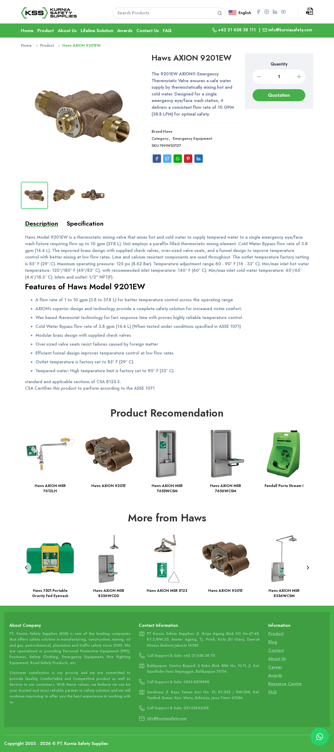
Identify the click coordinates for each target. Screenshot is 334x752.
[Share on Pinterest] (188, 158)
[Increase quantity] (299, 76)
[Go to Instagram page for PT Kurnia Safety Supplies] (266, 11)
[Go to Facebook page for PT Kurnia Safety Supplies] (258, 11)
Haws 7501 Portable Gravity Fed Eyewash (50, 593)
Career (275, 667)
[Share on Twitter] (167, 158)
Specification (85, 223)
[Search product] (219, 13)
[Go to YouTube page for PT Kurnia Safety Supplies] (283, 11)
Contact (276, 650)
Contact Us (147, 30)
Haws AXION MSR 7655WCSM (167, 488)
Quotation (279, 95)
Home (27, 30)
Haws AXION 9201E (108, 485)
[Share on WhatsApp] (178, 158)
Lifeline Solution (97, 30)
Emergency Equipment (192, 138)
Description (41, 223)
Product (45, 30)
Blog (272, 642)
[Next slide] (308, 567)
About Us (67, 30)
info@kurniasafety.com (290, 30)
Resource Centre (285, 684)
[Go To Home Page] (60, 13)
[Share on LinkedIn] (198, 158)
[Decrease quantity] (259, 76)
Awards (125, 30)
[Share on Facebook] (157, 158)
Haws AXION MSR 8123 (167, 590)
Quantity (279, 64)
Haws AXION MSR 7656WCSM (225, 488)
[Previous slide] (26, 567)
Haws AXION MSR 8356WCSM (284, 593)
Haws (167, 131)
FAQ (167, 30)
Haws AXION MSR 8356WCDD (108, 593)
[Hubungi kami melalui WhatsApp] (320, 736)
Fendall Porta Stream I (284, 485)
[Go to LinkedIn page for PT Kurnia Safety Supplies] (275, 11)
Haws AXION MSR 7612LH (50, 488)
